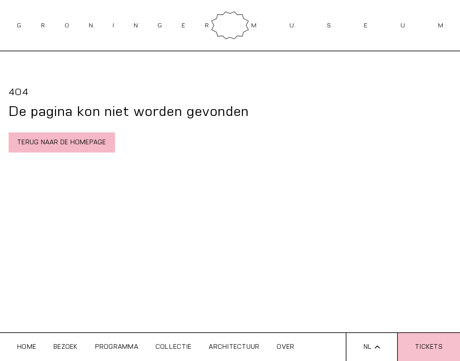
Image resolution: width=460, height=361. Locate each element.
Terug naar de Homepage (61, 142)
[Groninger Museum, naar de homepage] (230, 25)
